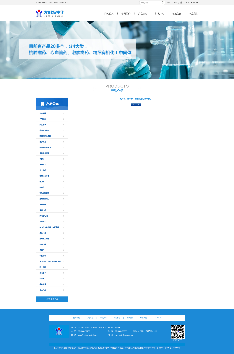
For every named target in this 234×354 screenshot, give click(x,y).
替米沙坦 (43, 210)
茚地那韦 (43, 222)
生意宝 (137, 348)
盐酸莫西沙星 (44, 176)
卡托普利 (43, 256)
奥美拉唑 (43, 244)
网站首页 (109, 13)
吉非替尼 (43, 165)
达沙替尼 (43, 142)
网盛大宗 (143, 348)
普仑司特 (43, 170)
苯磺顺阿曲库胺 (45, 136)
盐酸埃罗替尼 (44, 130)
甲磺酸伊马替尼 (45, 147)
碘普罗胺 (43, 284)
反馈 (168, 3)
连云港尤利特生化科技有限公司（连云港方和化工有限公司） (76, 348)
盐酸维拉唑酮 (44, 239)
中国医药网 (122, 348)
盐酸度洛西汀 (44, 199)
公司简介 (126, 13)
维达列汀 (43, 233)
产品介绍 (142, 13)
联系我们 (193, 13)
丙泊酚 (42, 279)
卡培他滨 (43, 119)
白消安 (42, 187)
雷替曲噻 (43, 204)
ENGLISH (194, 3)
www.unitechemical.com (124, 335)
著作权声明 (151, 348)
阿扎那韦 (43, 125)
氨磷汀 (42, 250)
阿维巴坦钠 (44, 216)
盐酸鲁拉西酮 (44, 153)
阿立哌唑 (43, 267)
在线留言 (176, 13)
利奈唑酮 (43, 113)
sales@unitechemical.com (87, 335)
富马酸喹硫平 (44, 193)
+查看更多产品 (52, 299)
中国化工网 (130, 348)
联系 (175, 3)
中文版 (186, 3)
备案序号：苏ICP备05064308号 (168, 348)
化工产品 (43, 290)
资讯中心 (159, 13)
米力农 (42, 182)
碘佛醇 (42, 159)
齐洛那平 (43, 273)
